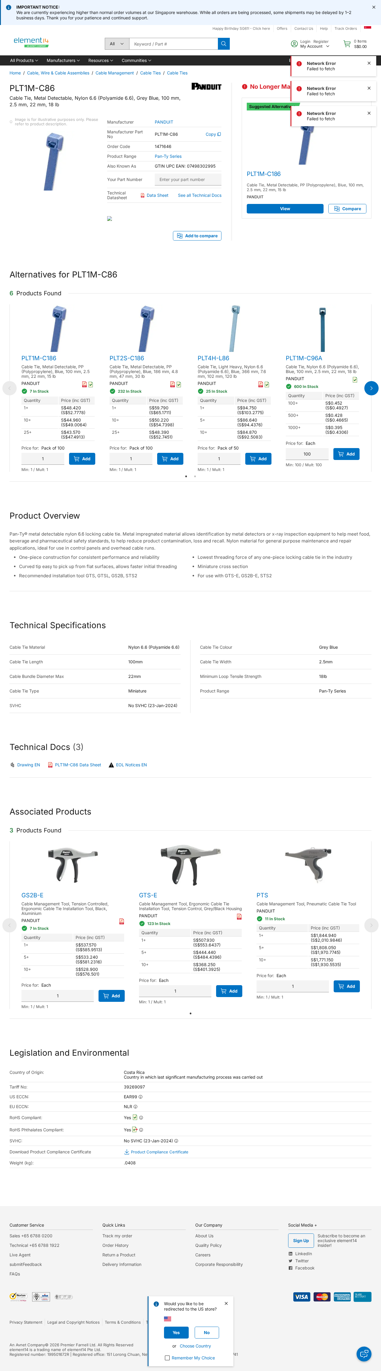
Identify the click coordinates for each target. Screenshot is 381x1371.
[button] (23, 60)
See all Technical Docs (199, 195)
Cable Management (115, 72)
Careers (202, 1254)
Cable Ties (150, 72)
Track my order (117, 1235)
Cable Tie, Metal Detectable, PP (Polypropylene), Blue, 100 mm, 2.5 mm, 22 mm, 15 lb (305, 187)
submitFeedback (26, 1264)
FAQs (15, 1273)
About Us (204, 1235)
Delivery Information (121, 1264)
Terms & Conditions (123, 1322)
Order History (115, 1245)
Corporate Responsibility (219, 1264)
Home (15, 72)
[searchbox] (173, 44)
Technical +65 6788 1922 (35, 1245)
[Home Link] (32, 43)
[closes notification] (374, 7)
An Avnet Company (27, 1344)
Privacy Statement (26, 1322)
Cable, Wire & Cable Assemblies (58, 72)
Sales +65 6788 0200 (31, 1235)
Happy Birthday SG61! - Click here (241, 28)
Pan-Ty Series (168, 156)
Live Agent (20, 1254)
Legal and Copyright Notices (73, 1322)
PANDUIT (164, 122)
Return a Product (118, 1254)
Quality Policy (208, 1245)
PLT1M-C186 (264, 173)
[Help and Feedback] (364, 1354)
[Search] (224, 44)
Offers (282, 28)
